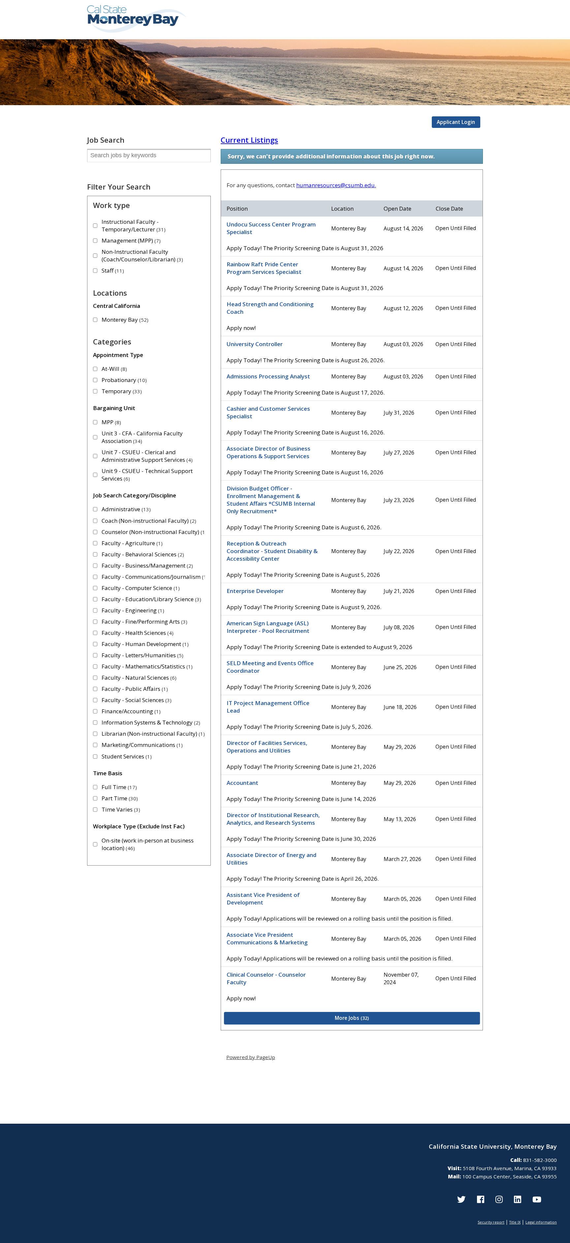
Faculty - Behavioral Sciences (142, 554)
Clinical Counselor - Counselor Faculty (266, 978)
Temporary (121, 391)
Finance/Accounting (130, 711)
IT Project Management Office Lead (268, 706)
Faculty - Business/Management (146, 565)
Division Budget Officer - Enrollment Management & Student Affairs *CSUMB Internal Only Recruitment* (271, 500)
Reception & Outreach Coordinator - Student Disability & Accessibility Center (272, 551)
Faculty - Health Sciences (137, 632)
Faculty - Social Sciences (136, 700)
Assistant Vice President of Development (263, 898)
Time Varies (120, 809)
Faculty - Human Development (144, 644)
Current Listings (249, 140)
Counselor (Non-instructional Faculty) (153, 532)
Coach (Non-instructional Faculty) (148, 520)
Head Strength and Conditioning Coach (270, 307)
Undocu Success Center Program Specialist (271, 228)
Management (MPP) (130, 240)
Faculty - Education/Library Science (151, 599)
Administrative (125, 509)
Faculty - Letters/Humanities (142, 655)
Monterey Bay (124, 319)
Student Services (126, 756)
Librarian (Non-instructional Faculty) (152, 733)
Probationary (123, 380)
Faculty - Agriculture (131, 543)
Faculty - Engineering (132, 610)
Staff (112, 270)
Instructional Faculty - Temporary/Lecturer (133, 225)
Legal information (541, 1222)
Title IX (515, 1222)
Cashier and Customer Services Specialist (268, 412)
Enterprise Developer (255, 591)
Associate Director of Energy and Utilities (271, 858)
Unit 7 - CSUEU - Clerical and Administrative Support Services (146, 455)
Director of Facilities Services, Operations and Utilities (267, 746)
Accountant (242, 782)
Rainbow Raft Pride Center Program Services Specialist (264, 268)
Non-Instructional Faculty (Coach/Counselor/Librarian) (141, 255)
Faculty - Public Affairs (134, 689)
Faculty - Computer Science (140, 588)
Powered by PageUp (250, 1057)
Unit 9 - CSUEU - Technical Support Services (147, 474)
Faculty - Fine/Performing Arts (144, 621)
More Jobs (351, 1018)
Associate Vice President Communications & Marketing (267, 938)
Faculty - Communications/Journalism (154, 576)
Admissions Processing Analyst (268, 376)
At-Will (113, 368)
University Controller (255, 344)
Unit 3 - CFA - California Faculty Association (142, 437)
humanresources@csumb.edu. (336, 185)
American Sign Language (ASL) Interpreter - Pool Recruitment (268, 627)
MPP (110, 422)
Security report (491, 1222)
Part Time (119, 798)
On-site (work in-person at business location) (148, 844)
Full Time (118, 787)
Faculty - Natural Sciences (138, 677)
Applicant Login (456, 122)
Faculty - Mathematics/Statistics (146, 666)
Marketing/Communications (141, 745)
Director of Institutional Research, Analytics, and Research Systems (273, 818)
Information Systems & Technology (150, 722)
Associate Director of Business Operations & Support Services (268, 452)
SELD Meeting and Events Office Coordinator (270, 666)
